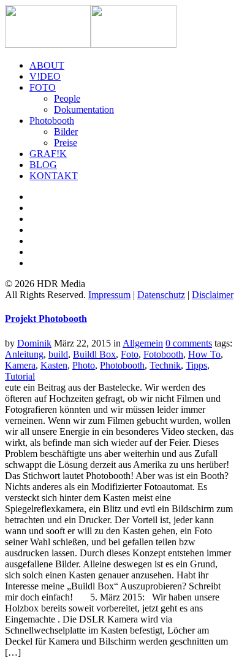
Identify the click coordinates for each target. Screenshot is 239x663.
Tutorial (20, 376)
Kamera (20, 365)
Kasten (53, 365)
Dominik (34, 343)
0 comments (188, 343)
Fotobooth (163, 354)
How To (204, 354)
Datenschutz (161, 294)
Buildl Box (94, 354)
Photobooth (122, 365)
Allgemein (143, 343)
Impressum (109, 294)
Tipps (196, 365)
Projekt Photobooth (46, 318)
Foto (129, 354)
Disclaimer (212, 294)
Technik (165, 365)
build (58, 354)
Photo (83, 365)
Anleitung (24, 354)
